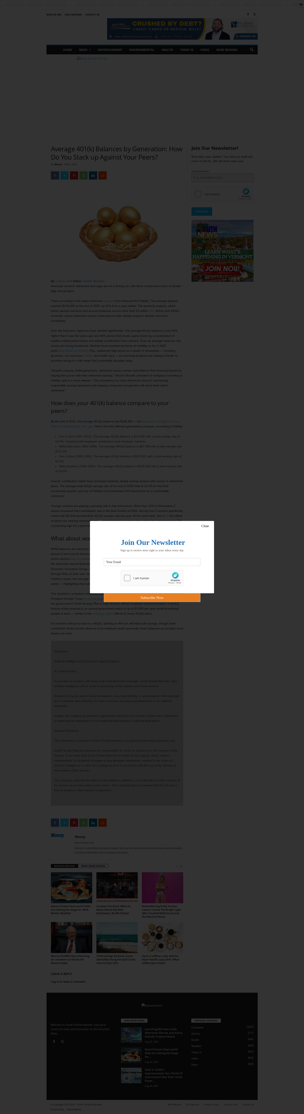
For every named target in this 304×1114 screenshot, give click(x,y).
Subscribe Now (152, 598)
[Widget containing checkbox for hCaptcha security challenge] (152, 578)
